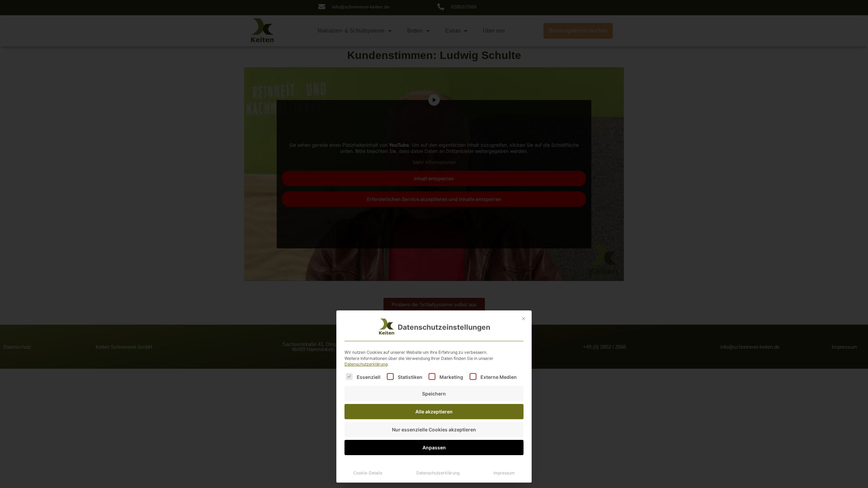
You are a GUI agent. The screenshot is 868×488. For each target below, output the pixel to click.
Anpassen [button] (434, 447)
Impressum (504, 472)
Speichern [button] (434, 393)
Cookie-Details (367, 472)
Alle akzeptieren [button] (434, 411)
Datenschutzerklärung (366, 364)
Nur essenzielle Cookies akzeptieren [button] (434, 429)
